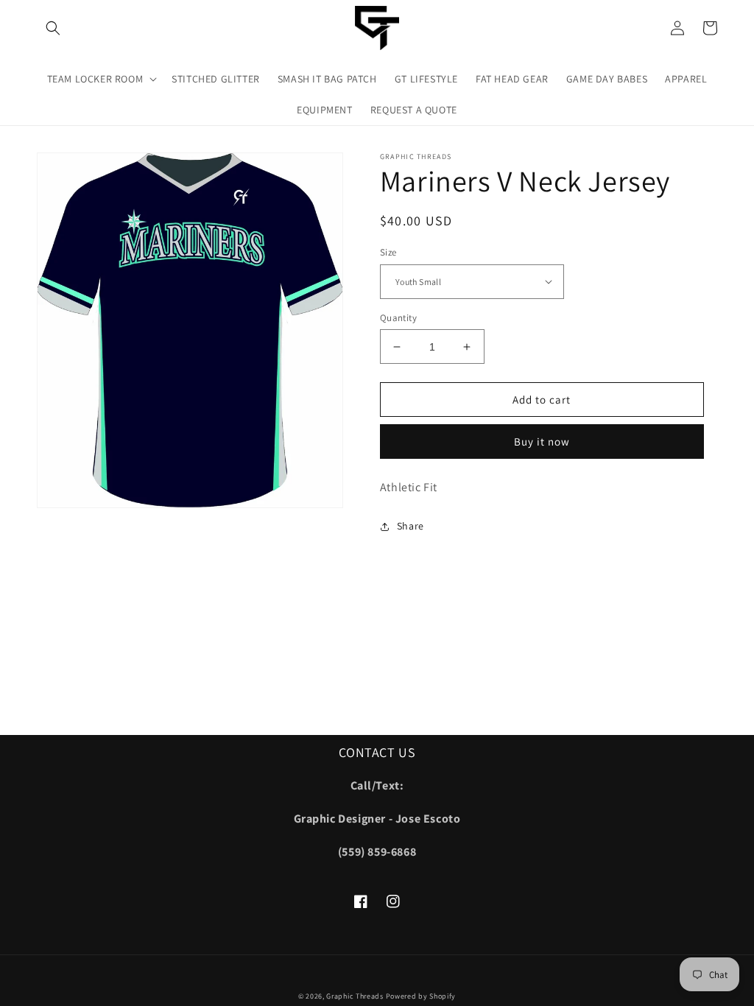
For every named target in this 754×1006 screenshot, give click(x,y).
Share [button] (410, 525)
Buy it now (542, 442)
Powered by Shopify (421, 996)
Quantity (398, 318)
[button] (53, 28)
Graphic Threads (355, 996)
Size (388, 252)
